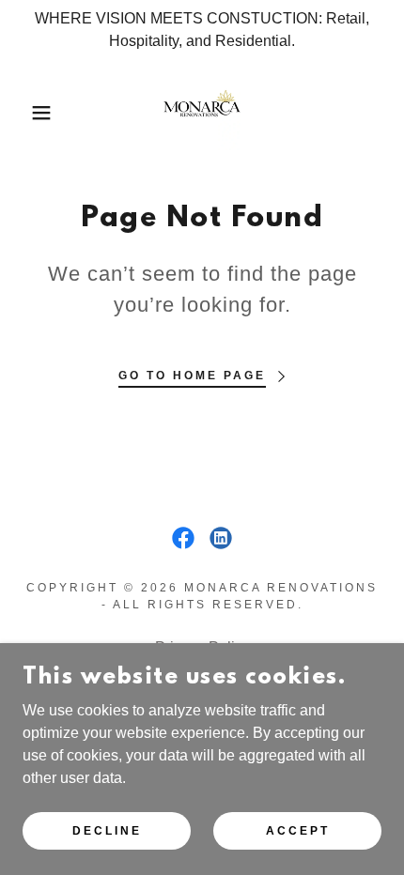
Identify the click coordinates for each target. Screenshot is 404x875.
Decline (107, 830)
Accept (298, 830)
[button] (31, 112)
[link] (201, 112)
